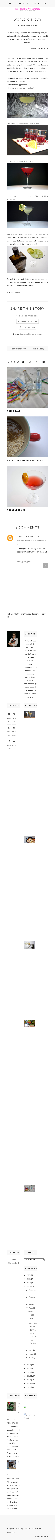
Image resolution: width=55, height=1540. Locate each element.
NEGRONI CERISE (16, 510)
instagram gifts (24, 561)
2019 (29, 1283)
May (30, 1350)
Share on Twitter (29, 321)
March (31, 1354)
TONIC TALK (14, 411)
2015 (29, 1372)
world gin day (37, 334)
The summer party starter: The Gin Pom (23, 123)
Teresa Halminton (28, 536)
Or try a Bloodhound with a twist (20, 161)
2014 (29, 1376)
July (30, 1304)
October (32, 1290)
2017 (29, 1365)
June (31, 1308)
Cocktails (23, 334)
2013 (29, 1380)
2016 (29, 1368)
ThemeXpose (29, 1528)
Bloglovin (9, 719)
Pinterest (14, 719)
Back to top (40, 1537)
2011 (29, 1387)
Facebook (9, 746)
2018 (29, 1286)
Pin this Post (29, 327)
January (32, 1358)
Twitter (14, 746)
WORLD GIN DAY (31, 1315)
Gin (29, 334)
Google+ (9, 733)
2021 (29, 1275)
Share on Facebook (28, 316)
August (32, 1297)
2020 (29, 1279)
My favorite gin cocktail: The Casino (21, 88)
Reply (45, 565)
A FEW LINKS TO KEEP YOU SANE (25, 460)
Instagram (14, 733)
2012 (29, 1383)
